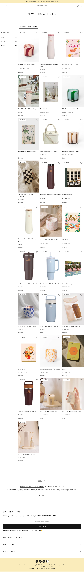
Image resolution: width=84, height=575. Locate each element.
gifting (33, 489)
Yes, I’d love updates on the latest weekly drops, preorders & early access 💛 (24, 530)
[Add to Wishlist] (37, 32)
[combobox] (28, 26)
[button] (9, 37)
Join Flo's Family (13, 511)
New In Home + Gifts (32, 486)
